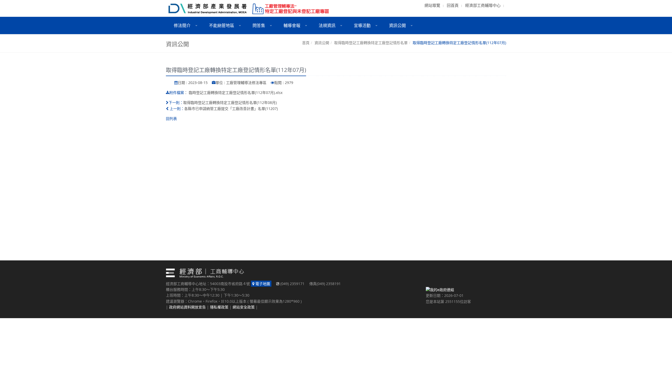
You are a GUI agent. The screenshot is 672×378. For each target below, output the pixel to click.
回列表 (171, 118)
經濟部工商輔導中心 (483, 5)
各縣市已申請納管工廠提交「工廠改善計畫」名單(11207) (231, 108)
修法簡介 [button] (182, 25)
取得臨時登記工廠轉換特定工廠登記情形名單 (371, 42)
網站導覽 (432, 5)
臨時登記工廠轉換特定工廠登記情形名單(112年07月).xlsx (235, 92)
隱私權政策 (219, 306)
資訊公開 (321, 42)
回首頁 (453, 5)
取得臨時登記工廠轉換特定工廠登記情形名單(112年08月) (230, 102)
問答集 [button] (259, 25)
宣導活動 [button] (362, 25)
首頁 (305, 42)
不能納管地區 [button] (221, 25)
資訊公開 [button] (397, 25)
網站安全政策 (244, 306)
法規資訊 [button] (327, 25)
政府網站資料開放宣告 (187, 306)
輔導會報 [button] (292, 25)
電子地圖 (262, 283)
